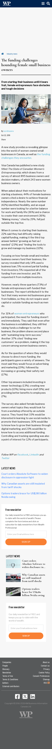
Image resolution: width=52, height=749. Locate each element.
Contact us (45, 665)
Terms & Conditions (10, 679)
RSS (45, 682)
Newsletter (6, 672)
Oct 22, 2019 (5, 135)
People (5, 665)
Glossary (5, 669)
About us (46, 662)
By (7, 131)
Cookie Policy (44, 672)
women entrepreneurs (26, 313)
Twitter (5, 458)
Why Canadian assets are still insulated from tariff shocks (33, 578)
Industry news (12, 53)
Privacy (46, 669)
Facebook (22, 454)
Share (3, 139)
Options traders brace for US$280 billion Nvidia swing (33, 592)
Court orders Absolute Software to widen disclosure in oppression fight (33, 564)
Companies (6, 662)
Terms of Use (7, 675)
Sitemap (46, 679)
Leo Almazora (8, 131)
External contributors (10, 686)
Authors (5, 682)
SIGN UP (26, 542)
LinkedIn (34, 454)
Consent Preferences (41, 675)
